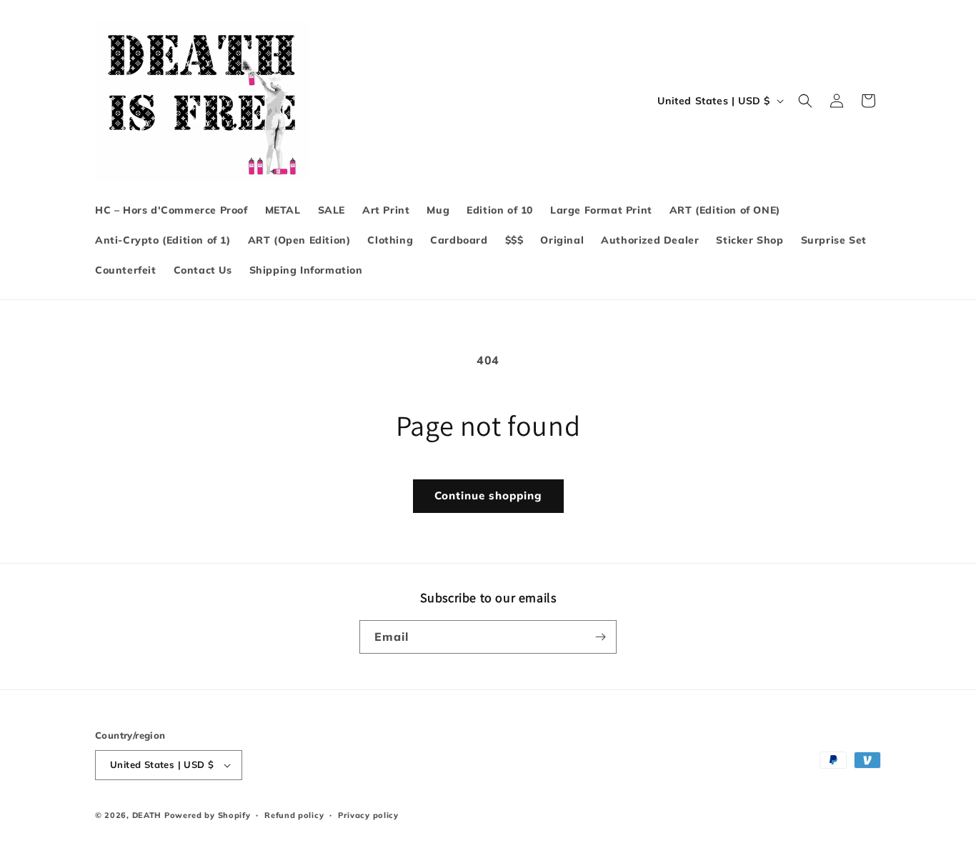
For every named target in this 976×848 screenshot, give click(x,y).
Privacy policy (368, 815)
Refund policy (294, 815)
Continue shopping (488, 495)
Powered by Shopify (207, 815)
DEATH (148, 815)
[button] (805, 100)
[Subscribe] (600, 637)
